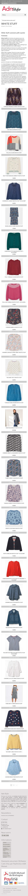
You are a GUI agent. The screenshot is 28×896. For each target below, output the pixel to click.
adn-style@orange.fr (7, 828)
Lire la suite (14, 108)
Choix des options (14, 180)
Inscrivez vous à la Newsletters (7, 815)
